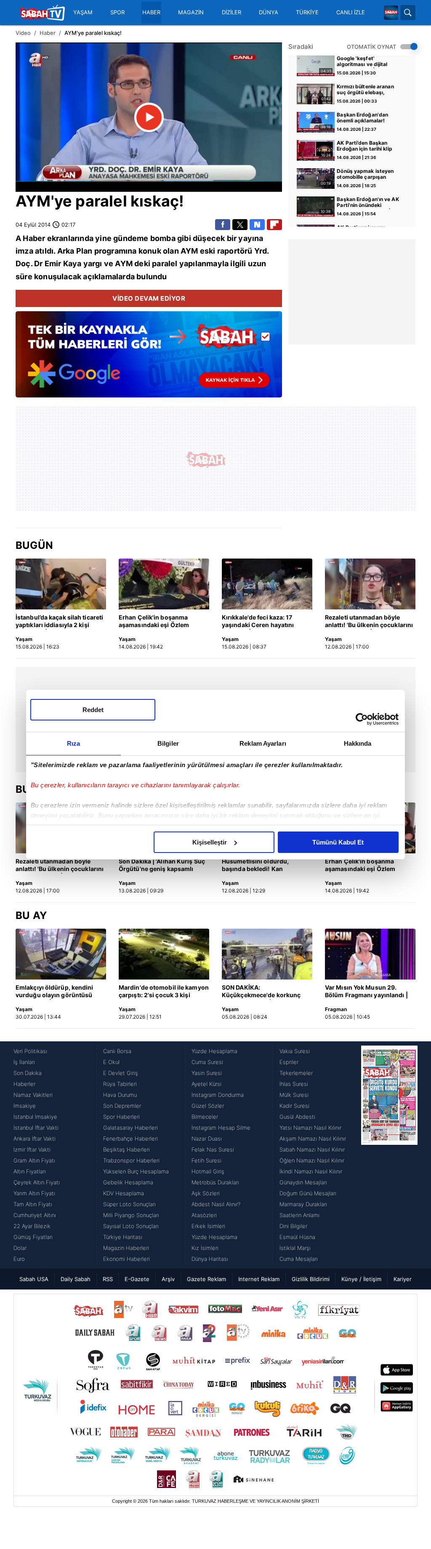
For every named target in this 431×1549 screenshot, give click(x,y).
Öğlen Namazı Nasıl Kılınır (311, 1160)
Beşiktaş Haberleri (126, 1149)
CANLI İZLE (350, 12)
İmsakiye (24, 1105)
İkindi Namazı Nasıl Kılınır (310, 1171)
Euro (19, 1258)
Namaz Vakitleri (33, 1094)
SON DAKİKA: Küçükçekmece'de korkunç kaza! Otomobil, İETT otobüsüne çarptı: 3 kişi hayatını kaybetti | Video (261, 992)
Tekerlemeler (296, 1073)
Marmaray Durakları (303, 1204)
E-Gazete (137, 1279)
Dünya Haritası (210, 1258)
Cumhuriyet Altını (34, 1215)
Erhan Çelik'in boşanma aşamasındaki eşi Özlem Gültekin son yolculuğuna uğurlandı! (156, 622)
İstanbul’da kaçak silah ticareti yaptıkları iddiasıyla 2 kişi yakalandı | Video (59, 622)
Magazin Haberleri (126, 1247)
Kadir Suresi (294, 1105)
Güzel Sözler (208, 1105)
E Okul (111, 1062)
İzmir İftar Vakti (32, 1149)
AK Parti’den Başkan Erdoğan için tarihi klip (364, 146)
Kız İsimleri (205, 1247)
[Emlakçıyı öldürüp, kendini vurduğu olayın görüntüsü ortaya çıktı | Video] (61, 954)
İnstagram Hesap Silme (221, 1127)
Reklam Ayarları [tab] (262, 743)
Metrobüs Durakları (215, 1182)
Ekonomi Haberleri (126, 1258)
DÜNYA (268, 12)
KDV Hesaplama (123, 1193)
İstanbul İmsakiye (35, 1116)
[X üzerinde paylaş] (239, 224)
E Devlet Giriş (120, 1073)
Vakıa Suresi (294, 1051)
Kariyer (403, 1279)
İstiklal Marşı (295, 1247)
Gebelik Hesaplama (128, 1182)
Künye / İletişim (361, 1279)
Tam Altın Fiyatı (32, 1204)
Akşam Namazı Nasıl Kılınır (312, 1138)
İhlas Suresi (293, 1083)
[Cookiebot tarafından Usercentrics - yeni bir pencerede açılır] (362, 719)
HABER (151, 12)
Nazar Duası (207, 1138)
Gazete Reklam (206, 1279)
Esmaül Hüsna (297, 1237)
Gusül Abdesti (297, 1116)
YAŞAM (83, 12)
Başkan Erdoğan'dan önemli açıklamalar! (362, 118)
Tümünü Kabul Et (338, 842)
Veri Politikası (30, 1051)
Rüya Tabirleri (120, 1083)
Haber (48, 32)
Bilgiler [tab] (168, 743)
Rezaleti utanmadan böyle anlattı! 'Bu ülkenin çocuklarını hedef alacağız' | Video (369, 622)
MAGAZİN (191, 12)
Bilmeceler (205, 1116)
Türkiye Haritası (122, 1237)
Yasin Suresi (207, 1073)
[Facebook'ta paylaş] (222, 224)
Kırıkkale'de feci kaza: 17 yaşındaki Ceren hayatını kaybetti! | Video (258, 622)
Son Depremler (122, 1105)
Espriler (288, 1062)
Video (23, 32)
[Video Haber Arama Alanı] (407, 12)
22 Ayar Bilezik (32, 1226)
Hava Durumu (120, 1094)
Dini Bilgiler (293, 1226)
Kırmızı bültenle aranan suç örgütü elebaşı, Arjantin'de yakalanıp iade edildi (369, 90)
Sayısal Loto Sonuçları (131, 1226)
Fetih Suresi (206, 1160)
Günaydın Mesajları (303, 1182)
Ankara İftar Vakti (34, 1138)
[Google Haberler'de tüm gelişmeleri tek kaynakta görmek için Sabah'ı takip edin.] (149, 358)
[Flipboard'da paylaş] (274, 224)
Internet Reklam (258, 1279)
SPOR (117, 12)
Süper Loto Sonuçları (129, 1204)
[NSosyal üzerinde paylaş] (257, 224)
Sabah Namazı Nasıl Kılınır (312, 1149)
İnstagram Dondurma (218, 1094)
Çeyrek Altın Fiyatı (36, 1182)
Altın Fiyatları (29, 1171)
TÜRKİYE (307, 12)
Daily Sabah (75, 1279)
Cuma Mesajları (298, 1258)
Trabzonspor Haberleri (131, 1160)
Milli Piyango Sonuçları (131, 1215)
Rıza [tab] (73, 743)
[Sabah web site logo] (391, 12)
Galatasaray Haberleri (130, 1127)
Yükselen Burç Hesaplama (136, 1171)
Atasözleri (204, 1215)
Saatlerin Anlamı (299, 1215)
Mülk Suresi (294, 1094)
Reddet (93, 709)
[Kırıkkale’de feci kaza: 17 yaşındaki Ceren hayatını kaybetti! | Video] (267, 584)
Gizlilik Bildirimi (311, 1279)
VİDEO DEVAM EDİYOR (148, 298)
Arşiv (168, 1279)
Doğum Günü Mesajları (307, 1193)
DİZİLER (231, 12)
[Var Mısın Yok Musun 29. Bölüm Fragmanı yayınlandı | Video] (370, 954)
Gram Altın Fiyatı (34, 1160)
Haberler (24, 1083)
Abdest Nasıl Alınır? (216, 1204)
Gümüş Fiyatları (33, 1237)
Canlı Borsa (117, 1051)
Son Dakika (27, 1073)
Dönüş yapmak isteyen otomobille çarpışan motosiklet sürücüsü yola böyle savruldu (368, 174)
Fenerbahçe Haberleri (130, 1138)
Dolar (20, 1247)
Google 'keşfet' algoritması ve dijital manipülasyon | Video (363, 62)
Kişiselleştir (209, 842)
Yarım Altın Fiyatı (34, 1193)
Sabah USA (33, 1279)
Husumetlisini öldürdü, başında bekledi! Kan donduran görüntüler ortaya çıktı (263, 866)
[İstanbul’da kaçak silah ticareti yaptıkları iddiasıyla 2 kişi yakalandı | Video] (61, 584)
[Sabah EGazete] (389, 1155)
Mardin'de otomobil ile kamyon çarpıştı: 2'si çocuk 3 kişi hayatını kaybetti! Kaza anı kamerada (164, 992)
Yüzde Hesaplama (214, 1051)
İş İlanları (24, 1062)
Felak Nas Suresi (213, 1149)
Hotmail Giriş (208, 1171)
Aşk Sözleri (206, 1193)
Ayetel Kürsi (206, 1083)
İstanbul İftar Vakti (36, 1127)
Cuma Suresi (207, 1062)
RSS (108, 1279)
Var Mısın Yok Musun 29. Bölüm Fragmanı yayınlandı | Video (366, 992)
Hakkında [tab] (358, 743)
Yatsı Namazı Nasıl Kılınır (310, 1127)
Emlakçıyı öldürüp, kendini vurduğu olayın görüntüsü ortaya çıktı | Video (54, 992)
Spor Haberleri (121, 1116)
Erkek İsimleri (208, 1226)
